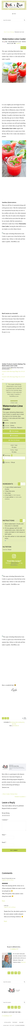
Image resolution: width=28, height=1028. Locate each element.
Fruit (23, 722)
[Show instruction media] (21, 520)
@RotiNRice (14, 563)
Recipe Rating (5, 813)
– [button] (11, 455)
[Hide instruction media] (24, 520)
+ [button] (3, 460)
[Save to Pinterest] (3, 718)
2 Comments (18, 43)
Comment (5, 819)
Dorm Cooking (18, 722)
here (11, 368)
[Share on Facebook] (5, 718)
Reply (3, 901)
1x (19, 484)
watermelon (16, 725)
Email (4, 842)
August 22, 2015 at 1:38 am (7, 880)
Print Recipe (14, 431)
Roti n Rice (12, 1025)
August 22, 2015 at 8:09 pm (9, 907)
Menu (15, 13)
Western (14, 724)
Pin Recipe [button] (15, 435)
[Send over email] (8, 718)
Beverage (12, 722)
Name (4, 834)
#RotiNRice (14, 565)
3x (24, 484)
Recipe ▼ (23, 47)
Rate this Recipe (15, 440)
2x (21, 484)
